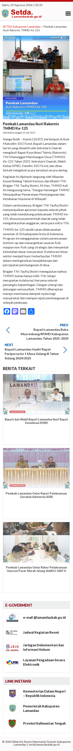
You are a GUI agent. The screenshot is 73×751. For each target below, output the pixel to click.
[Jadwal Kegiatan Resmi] (14, 632)
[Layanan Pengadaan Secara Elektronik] (14, 662)
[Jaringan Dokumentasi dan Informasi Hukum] (14, 647)
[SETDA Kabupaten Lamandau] (22, 14)
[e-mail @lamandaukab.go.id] (14, 617)
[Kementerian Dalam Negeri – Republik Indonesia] (14, 693)
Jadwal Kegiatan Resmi (41, 632)
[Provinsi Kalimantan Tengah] (14, 723)
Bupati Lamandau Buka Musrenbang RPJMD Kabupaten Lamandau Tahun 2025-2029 (44, 334)
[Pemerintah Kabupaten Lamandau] (14, 708)
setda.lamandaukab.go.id (44, 744)
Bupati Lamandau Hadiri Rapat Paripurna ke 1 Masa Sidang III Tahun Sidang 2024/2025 (32, 353)
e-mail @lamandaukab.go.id (44, 617)
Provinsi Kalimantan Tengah (44, 723)
